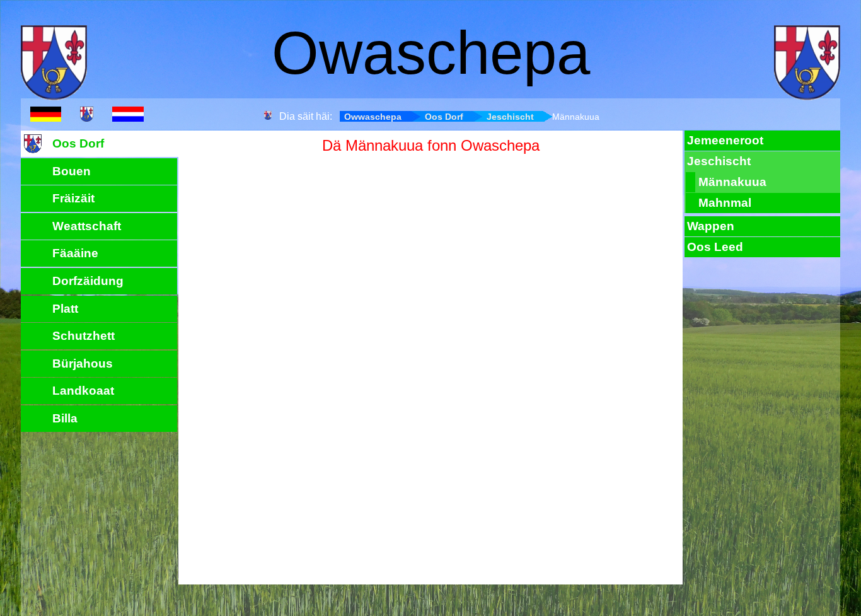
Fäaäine (75, 253)
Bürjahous (82, 363)
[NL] (128, 115)
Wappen (710, 226)
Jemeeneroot (725, 140)
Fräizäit (73, 198)
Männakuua (732, 182)
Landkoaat (83, 390)
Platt (65, 308)
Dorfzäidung (88, 281)
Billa (65, 418)
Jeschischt (510, 117)
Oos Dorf (444, 117)
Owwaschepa (373, 117)
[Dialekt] (87, 115)
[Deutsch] (46, 115)
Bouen (71, 171)
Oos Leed (715, 246)
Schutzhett (83, 335)
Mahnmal (724, 202)
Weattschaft (86, 226)
